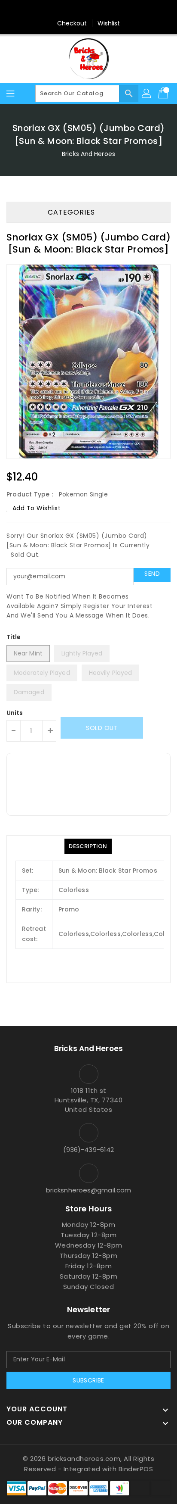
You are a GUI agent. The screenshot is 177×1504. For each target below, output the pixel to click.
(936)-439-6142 (88, 1149)
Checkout (72, 23)
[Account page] (147, 93)
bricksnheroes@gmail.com (88, 1190)
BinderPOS (136, 1468)
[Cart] (164, 93)
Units (14, 713)
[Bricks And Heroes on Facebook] (72, 9)
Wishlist (109, 23)
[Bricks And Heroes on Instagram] (104, 9)
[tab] (87, 846)
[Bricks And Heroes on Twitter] (88, 9)
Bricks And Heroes (88, 154)
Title (13, 637)
